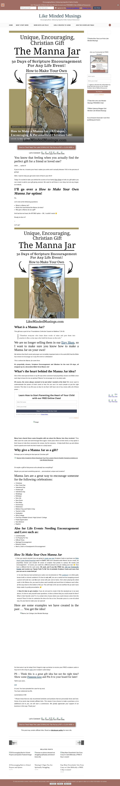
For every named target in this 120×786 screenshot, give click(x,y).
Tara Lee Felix (24, 139)
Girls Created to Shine (62, 25)
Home (11, 25)
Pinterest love (34, 676)
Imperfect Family (33, 127)
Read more (68, 783)
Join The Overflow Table (85, 25)
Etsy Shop (58, 179)
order (31, 670)
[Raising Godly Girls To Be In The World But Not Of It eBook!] (13, 742)
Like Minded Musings (60, 15)
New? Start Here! (22, 25)
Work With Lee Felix (41, 25)
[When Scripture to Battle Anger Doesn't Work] (80, 742)
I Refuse (60, 783)
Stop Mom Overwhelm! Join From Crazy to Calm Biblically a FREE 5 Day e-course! (72, 767)
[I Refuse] (118, 783)
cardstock (65, 575)
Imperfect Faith (19, 127)
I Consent (53, 783)
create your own (49, 558)
